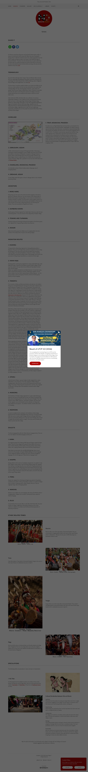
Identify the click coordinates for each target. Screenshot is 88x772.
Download (35, 363)
